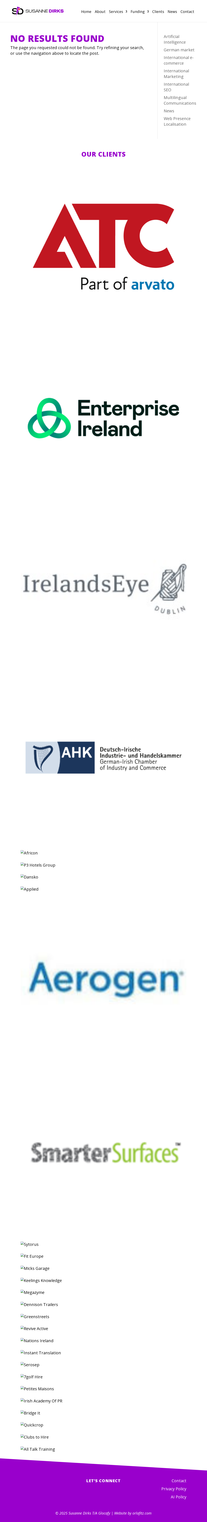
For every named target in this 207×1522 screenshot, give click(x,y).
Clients (158, 12)
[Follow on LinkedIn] (97, 1495)
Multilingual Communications (180, 100)
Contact (187, 12)
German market (179, 50)
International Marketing (176, 73)
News (172, 12)
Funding (138, 12)
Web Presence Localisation (177, 121)
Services (116, 12)
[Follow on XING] (110, 1495)
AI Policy (178, 1497)
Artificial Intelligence (175, 39)
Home (86, 12)
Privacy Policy (173, 1488)
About (100, 12)
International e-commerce (179, 60)
